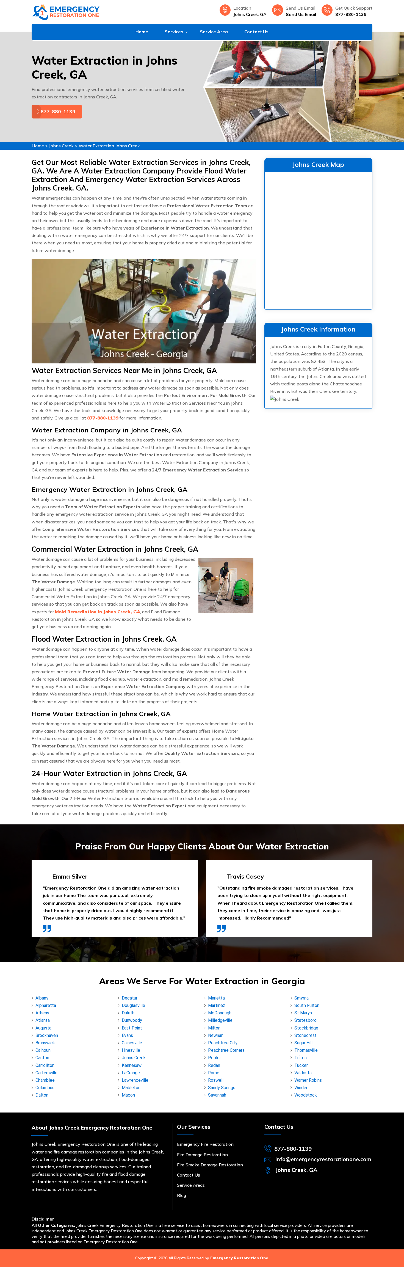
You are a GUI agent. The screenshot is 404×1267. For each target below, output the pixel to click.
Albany (41, 998)
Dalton (41, 1095)
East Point (132, 1028)
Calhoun (43, 1050)
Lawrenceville (135, 1080)
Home (141, 31)
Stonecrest (305, 1035)
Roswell (215, 1080)
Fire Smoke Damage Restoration (210, 1164)
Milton (214, 1028)
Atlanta (42, 1020)
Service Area (214, 31)
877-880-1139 (351, 14)
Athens (42, 1012)
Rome (213, 1072)
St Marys (303, 1012)
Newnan (215, 1035)
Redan (214, 1065)
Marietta (216, 998)
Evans (127, 1035)
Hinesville (131, 1050)
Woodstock (305, 1095)
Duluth (128, 1012)
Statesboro (305, 1020)
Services (174, 31)
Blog (181, 1195)
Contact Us (256, 31)
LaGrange (131, 1072)
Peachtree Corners (226, 1050)
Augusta (43, 1028)
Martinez (216, 1005)
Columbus (44, 1087)
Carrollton (44, 1065)
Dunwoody (132, 1020)
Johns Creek (61, 145)
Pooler (214, 1057)
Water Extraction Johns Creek (109, 145)
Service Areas (191, 1185)
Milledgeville (220, 1020)
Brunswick (45, 1042)
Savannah (217, 1095)
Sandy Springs (221, 1087)
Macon (128, 1095)
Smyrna (301, 998)
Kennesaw (132, 1065)
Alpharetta (45, 1005)
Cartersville (46, 1072)
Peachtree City (222, 1042)
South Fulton (306, 1005)
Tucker (301, 1065)
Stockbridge (306, 1028)
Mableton (131, 1087)
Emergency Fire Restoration (205, 1144)
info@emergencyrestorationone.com (323, 1159)
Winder (301, 1087)
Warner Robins (308, 1080)
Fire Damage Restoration (202, 1154)
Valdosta (303, 1072)
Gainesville (132, 1042)
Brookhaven (46, 1035)
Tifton (300, 1057)
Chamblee (45, 1080)
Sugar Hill (303, 1042)
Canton (42, 1057)
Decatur (129, 998)
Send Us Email (301, 14)
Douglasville (133, 1005)
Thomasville (306, 1050)
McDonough (219, 1012)
